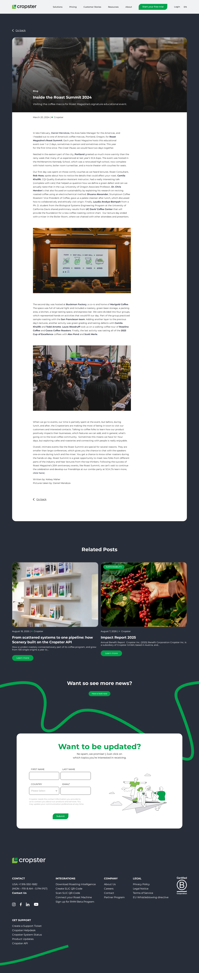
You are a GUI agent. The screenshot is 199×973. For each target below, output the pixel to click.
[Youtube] (36, 904)
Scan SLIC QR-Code (68, 893)
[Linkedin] (27, 904)
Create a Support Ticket (27, 925)
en (185, 7)
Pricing (73, 7)
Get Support (21, 920)
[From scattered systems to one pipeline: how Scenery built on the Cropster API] (55, 594)
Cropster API (20, 943)
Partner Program (114, 897)
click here (38, 473)
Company (111, 878)
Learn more (22, 657)
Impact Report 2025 (118, 637)
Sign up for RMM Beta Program (75, 901)
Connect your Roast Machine (74, 897)
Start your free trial (153, 6)
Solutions (57, 7)
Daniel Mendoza (60, 133)
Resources (113, 7)
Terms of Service (143, 893)
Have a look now (99, 693)
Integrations (65, 878)
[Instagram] (14, 904)
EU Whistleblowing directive (151, 897)
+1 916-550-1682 (28, 884)
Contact (109, 893)
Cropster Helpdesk (24, 930)
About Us (110, 884)
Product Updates (23, 939)
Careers (108, 888)
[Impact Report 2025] (144, 594)
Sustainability (114, 567)
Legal (137, 878)
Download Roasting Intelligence (76, 884)
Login (177, 7)
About (128, 7)
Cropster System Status (27, 934)
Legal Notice (140, 888)
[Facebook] (21, 904)
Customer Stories (92, 7)
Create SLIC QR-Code (69, 888)
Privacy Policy (141, 884)
